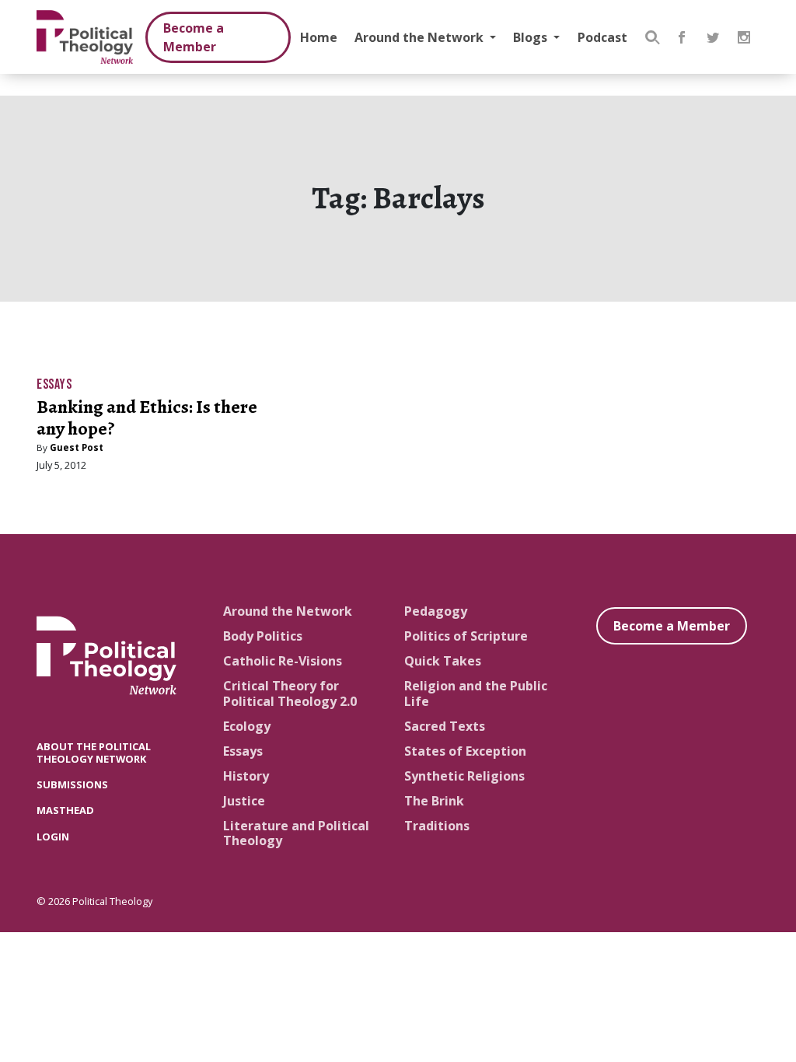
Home (318, 37)
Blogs (531, 37)
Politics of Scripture (466, 636)
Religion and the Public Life (475, 693)
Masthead (65, 810)
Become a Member (193, 37)
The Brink (434, 800)
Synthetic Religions (464, 775)
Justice (244, 800)
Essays (54, 384)
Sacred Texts (444, 726)
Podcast (602, 37)
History (246, 775)
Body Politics (262, 636)
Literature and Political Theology (296, 833)
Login (53, 837)
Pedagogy (435, 611)
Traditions (437, 825)
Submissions (72, 784)
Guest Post (76, 447)
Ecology (247, 726)
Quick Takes (442, 660)
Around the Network (420, 37)
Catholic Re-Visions (282, 660)
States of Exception (465, 751)
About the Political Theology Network (94, 752)
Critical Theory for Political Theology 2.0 (290, 693)
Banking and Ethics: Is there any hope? (147, 418)
